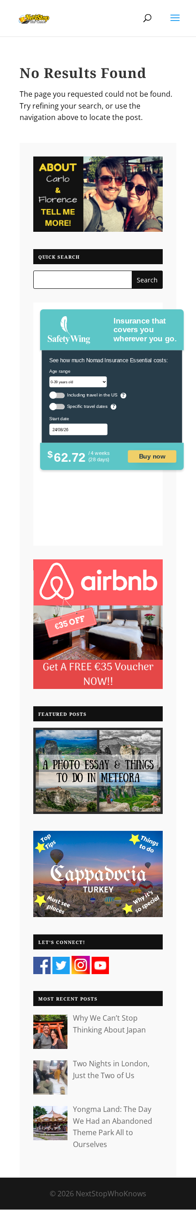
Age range (59, 371)
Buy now (152, 456)
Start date (59, 419)
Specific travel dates (87, 406)
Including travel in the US (92, 394)
